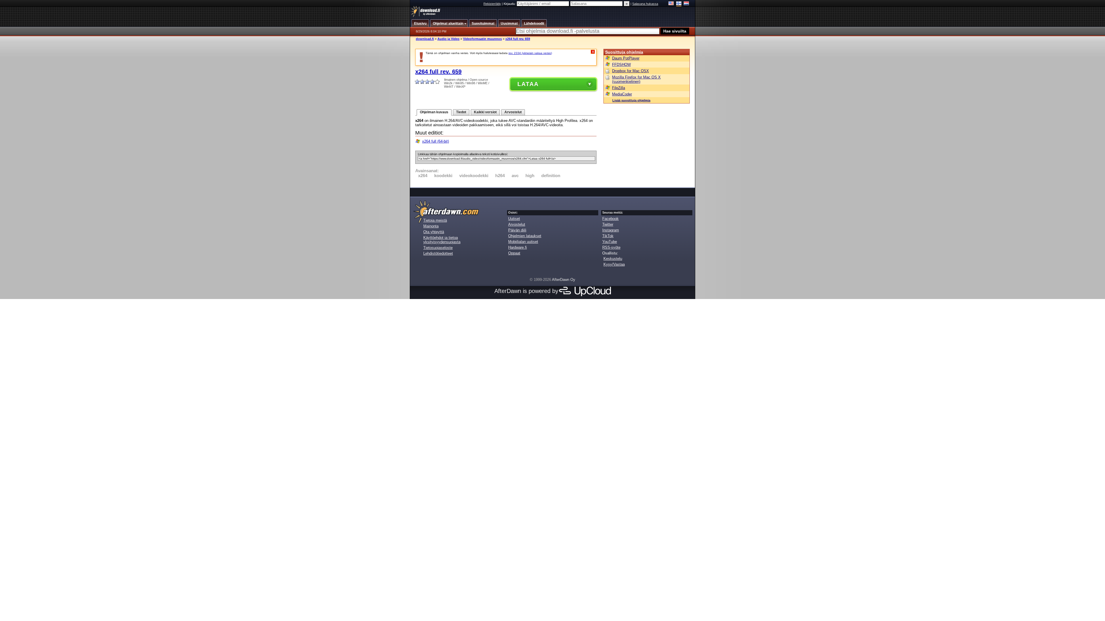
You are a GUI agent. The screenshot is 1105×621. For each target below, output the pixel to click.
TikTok (608, 236)
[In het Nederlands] (686, 3)
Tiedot (461, 112)
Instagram (610, 230)
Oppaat (514, 253)
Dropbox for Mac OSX (630, 71)
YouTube (609, 241)
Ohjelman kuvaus (434, 112)
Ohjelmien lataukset (524, 236)
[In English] (671, 3)
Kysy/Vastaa (614, 264)
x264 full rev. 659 (517, 39)
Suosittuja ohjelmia (624, 52)
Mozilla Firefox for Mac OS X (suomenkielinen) (636, 79)
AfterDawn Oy (563, 279)
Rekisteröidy (492, 3)
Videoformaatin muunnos (482, 39)
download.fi (425, 39)
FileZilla (618, 88)
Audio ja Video (448, 39)
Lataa (528, 84)
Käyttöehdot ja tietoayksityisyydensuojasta (441, 239)
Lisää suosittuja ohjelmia (631, 100)
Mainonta (431, 226)
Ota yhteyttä (433, 232)
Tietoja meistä (435, 220)
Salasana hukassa (645, 3)
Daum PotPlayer (625, 58)
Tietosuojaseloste (438, 248)
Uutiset (514, 218)
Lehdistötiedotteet (438, 253)
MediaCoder (622, 94)
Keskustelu (612, 258)
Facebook (610, 218)
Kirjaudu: (510, 3)
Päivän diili (517, 230)
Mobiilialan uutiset (523, 241)
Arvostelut (513, 112)
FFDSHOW (621, 64)
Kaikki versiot (485, 112)
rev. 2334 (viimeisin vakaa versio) (530, 53)
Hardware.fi (517, 247)
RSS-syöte (611, 247)
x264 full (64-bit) (435, 141)
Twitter (607, 224)
